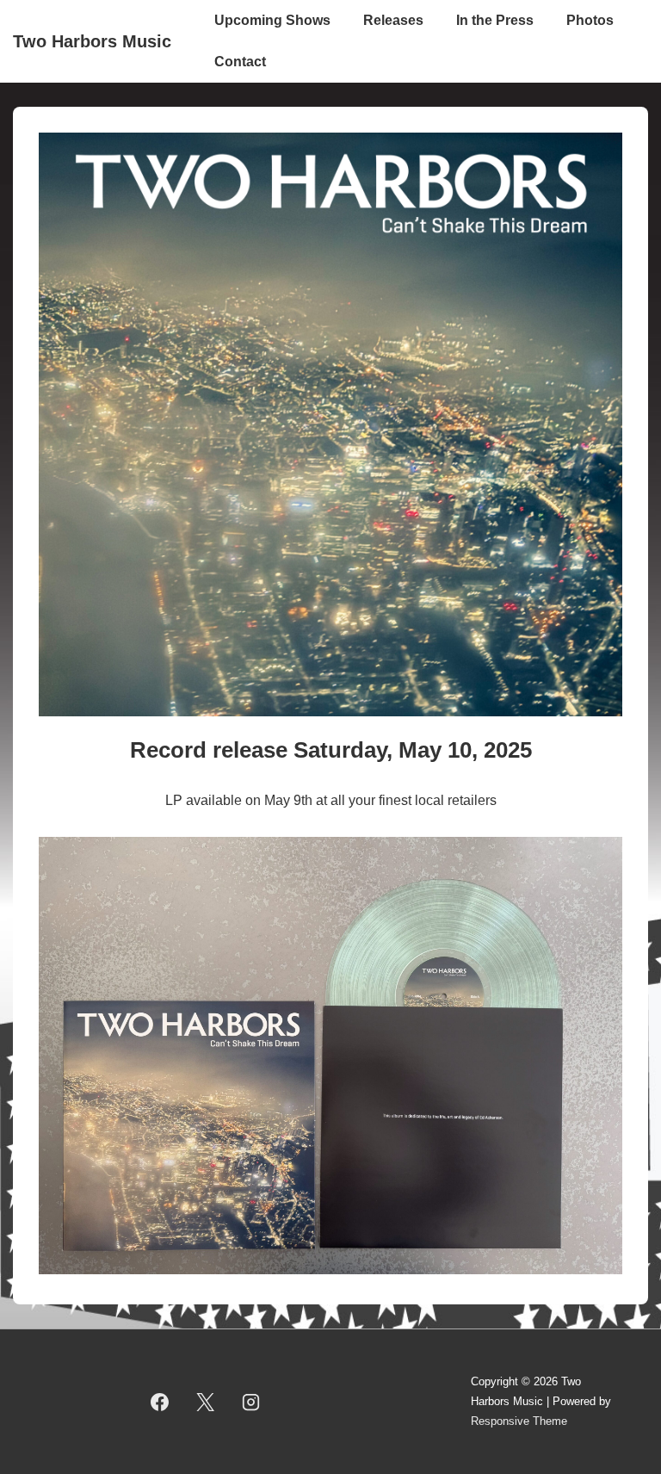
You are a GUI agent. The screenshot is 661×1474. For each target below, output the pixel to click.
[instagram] (250, 1402)
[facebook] (160, 1402)
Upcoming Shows (272, 20)
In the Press (495, 20)
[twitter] (205, 1402)
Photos (590, 20)
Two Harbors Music (92, 41)
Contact (240, 61)
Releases (393, 20)
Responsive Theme (519, 1421)
